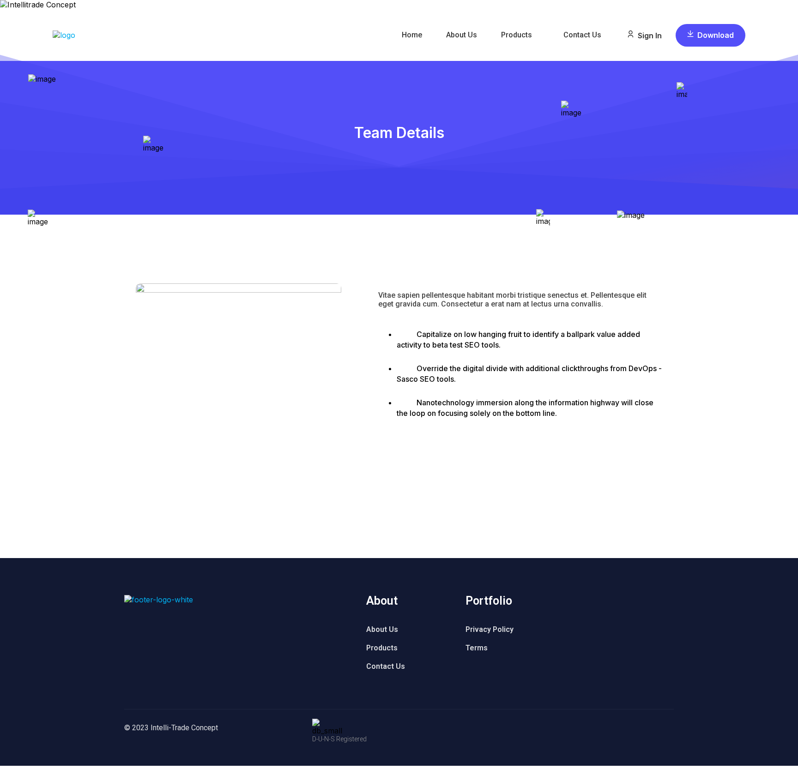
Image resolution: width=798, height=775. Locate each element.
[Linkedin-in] (413, 440)
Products (516, 34)
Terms (477, 647)
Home (412, 34)
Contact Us (582, 34)
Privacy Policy (490, 629)
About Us (461, 34)
